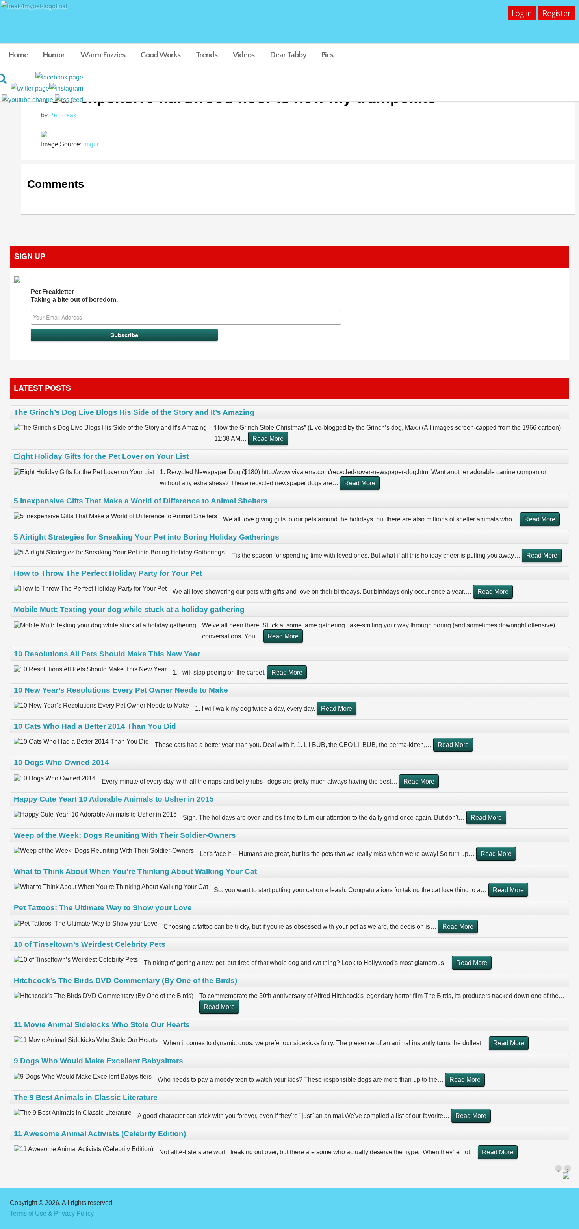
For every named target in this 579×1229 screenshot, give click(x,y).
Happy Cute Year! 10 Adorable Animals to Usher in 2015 (114, 799)
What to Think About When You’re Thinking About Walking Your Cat (135, 871)
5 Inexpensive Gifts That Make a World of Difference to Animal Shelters (141, 501)
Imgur (91, 144)
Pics (327, 54)
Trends (206, 54)
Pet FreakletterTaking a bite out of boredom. (74, 295)
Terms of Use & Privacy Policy (52, 1213)
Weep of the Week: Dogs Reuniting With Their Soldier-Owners (125, 835)
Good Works (160, 54)
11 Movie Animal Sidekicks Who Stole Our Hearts (102, 1024)
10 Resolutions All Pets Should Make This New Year (107, 654)
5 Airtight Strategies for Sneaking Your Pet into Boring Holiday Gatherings (146, 537)
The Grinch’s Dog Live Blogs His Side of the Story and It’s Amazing (134, 412)
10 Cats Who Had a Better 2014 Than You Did (95, 726)
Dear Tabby (288, 54)
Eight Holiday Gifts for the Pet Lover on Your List (101, 456)
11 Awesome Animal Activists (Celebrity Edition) (100, 1133)
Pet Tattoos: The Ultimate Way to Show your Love (103, 908)
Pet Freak (62, 115)
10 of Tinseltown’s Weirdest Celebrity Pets (89, 944)
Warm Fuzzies (102, 54)
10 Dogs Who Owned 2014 (61, 762)
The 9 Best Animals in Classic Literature (86, 1097)
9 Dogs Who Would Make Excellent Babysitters (98, 1061)
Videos (243, 54)
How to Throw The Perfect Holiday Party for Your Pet (108, 573)
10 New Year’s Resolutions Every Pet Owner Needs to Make (121, 690)
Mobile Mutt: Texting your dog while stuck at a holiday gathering (129, 609)
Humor (54, 54)
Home (18, 54)
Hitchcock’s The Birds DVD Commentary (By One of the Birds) (125, 980)
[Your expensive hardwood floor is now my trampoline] (304, 133)
